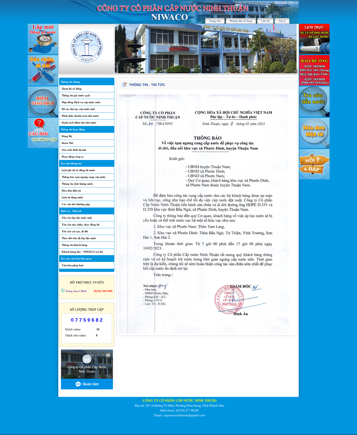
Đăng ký (294, 2)
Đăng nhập (281, 2)
